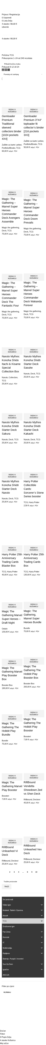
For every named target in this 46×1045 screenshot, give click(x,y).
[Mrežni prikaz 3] (6, 70)
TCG (18, 148)
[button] (12, 110)
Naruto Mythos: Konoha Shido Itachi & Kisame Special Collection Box (11, 364)
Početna (6, 55)
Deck (4, 231)
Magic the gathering (10, 228)
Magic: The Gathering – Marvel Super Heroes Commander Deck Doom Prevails (31, 211)
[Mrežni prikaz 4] (8, 70)
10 (36, 872)
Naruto (5, 377)
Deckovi (36, 800)
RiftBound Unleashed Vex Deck (33, 849)
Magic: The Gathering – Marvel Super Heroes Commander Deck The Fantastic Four (10, 294)
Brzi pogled (11, 104)
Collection (13, 377)
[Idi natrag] (5, 43)
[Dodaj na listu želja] (18, 104)
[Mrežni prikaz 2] (3, 70)
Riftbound (28, 800)
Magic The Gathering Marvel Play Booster (12, 786)
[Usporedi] (5, 104)
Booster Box (7, 685)
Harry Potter (34, 502)
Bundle (27, 628)
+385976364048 (9, 11)
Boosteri (27, 736)
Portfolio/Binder (8, 148)
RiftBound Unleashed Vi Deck (10, 851)
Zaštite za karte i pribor (11, 145)
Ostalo (4, 629)
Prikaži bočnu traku (12, 64)
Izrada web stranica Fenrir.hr (23, 1026)
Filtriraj (7, 992)
